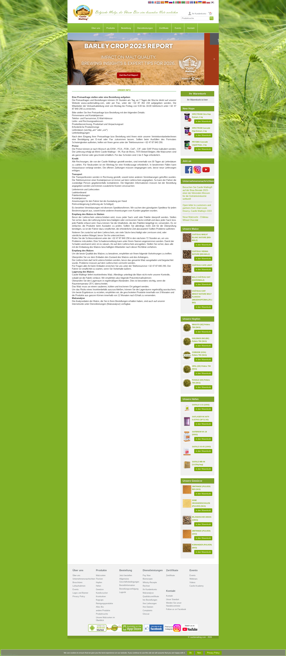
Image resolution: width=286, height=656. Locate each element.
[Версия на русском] (170, 2)
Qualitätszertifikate (151, 596)
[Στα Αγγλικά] (191, 2)
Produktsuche (102, 614)
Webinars (193, 579)
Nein (199, 653)
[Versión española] (162, 2)
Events (178, 28)
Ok (190, 653)
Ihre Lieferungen (150, 603)
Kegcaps (100, 600)
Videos (192, 582)
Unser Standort (172, 599)
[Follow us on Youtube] (206, 167)
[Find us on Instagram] (173, 625)
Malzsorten (100, 575)
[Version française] (154, 2)
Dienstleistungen (145, 28)
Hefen (98, 586)
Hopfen (99, 582)
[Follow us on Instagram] (197, 167)
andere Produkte (103, 610)
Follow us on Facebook (176, 609)
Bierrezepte (148, 579)
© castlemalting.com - (200, 637)
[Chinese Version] (204, 2)
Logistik (122, 592)
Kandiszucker (102, 593)
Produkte (110, 28)
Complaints (147, 610)
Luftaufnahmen (79, 586)
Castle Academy (196, 586)
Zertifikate (163, 28)
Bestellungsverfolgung (128, 589)
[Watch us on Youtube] (190, 625)
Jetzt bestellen (125, 575)
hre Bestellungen (150, 600)
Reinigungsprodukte (104, 603)
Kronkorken (101, 596)
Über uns (95, 28)
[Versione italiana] (175, 2)
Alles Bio (100, 607)
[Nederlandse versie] (158, 2)
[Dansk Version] (187, 2)
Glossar (146, 614)
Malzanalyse (148, 593)
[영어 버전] (212, 2)
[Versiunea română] (196, 2)
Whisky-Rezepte (150, 582)
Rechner (146, 586)
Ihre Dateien (148, 607)
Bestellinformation (127, 585)
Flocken (99, 579)
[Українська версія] (200, 2)
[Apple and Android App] (115, 625)
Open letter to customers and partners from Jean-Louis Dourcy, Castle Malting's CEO (197, 208)
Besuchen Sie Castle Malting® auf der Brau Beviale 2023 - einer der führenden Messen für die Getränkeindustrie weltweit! (197, 193)
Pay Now (146, 575)
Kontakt (191, 28)
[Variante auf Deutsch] (166, 2)
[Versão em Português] (179, 2)
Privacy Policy (79, 596)
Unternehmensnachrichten (84, 579)
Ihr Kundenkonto (199, 14)
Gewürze (100, 589)
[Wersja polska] (208, 2)
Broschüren (77, 582)
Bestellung (126, 28)
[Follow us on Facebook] (189, 167)
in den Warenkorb (203, 121)
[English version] (150, 2)
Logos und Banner (80, 593)
